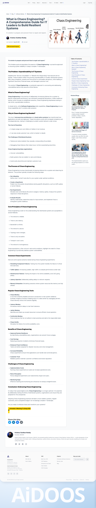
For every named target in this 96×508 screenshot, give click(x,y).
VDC (29, 2)
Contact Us (82, 479)
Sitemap (87, 479)
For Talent (56, 2)
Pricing (33, 2)
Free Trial (90, 2)
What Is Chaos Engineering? (79, 65)
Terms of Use (75, 479)
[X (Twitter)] (11, 474)
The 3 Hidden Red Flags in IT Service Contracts (79, 130)
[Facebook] (22, 444)
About (38, 2)
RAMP (61, 2)
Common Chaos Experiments (79, 78)
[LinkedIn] (16, 444)
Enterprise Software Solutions (63, 459)
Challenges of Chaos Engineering (80, 85)
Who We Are (28, 459)
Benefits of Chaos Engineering (80, 83)
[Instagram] (26, 444)
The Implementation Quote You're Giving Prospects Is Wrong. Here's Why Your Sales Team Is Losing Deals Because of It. (80, 155)
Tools (50, 2)
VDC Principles (44, 468)
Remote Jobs (60, 461)
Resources (44, 2)
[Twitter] (19, 444)
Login (84, 2)
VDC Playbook (44, 461)
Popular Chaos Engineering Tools (80, 81)
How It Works (28, 461)
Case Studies (44, 465)
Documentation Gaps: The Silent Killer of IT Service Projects (79, 108)
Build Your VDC (44, 459)
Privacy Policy (69, 479)
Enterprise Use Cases (46, 463)
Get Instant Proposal (14, 46)
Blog (58, 463)
